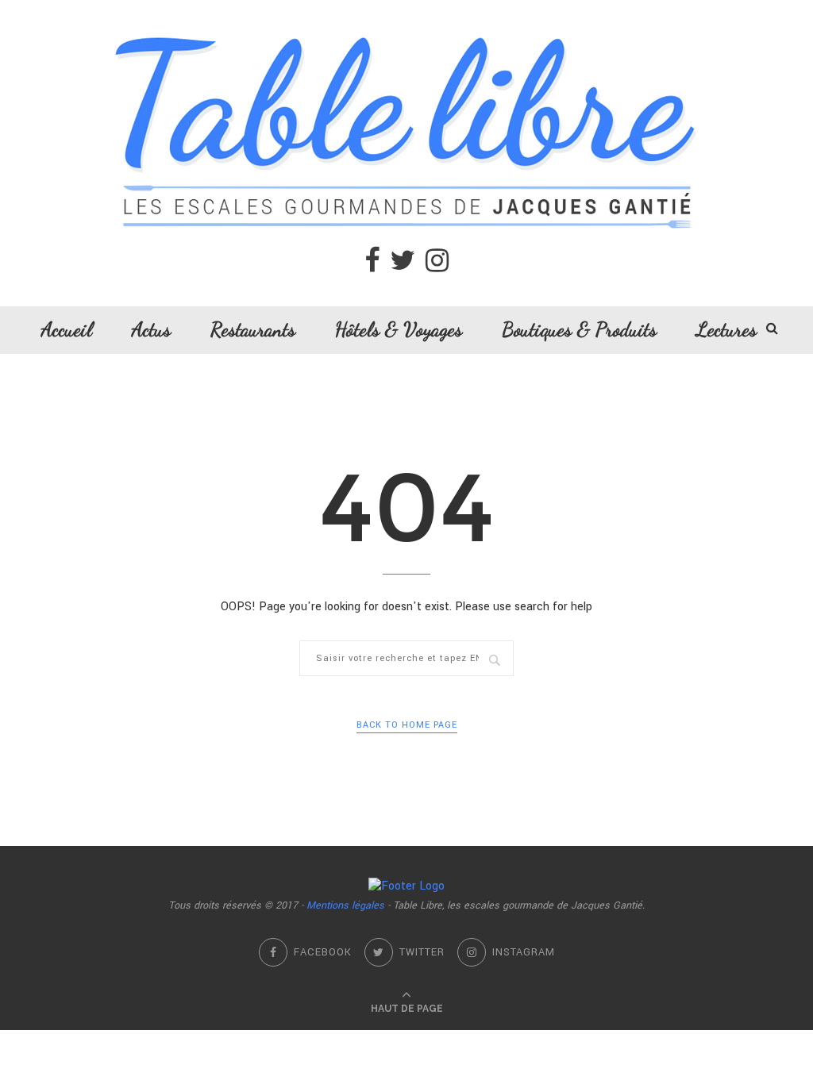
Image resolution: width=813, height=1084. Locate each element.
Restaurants (252, 329)
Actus (151, 329)
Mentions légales (345, 905)
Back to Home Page (406, 725)
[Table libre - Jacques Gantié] (406, 8)
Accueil (66, 329)
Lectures (726, 329)
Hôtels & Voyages (398, 329)
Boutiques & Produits (579, 329)
